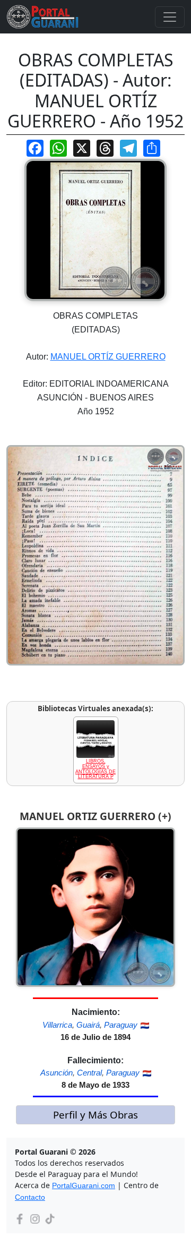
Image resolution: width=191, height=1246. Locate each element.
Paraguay (120, 1024)
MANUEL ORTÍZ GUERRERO (108, 356)
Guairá (88, 1024)
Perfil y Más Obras (95, 1114)
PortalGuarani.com (83, 1185)
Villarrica (57, 1024)
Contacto (30, 1197)
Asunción (56, 1072)
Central (89, 1072)
